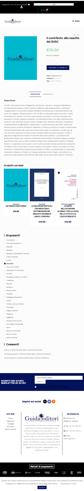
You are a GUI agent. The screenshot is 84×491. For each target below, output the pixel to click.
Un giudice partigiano (16, 206)
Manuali (9, 284)
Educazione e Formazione (15, 270)
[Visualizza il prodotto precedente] (74, 34)
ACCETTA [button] (42, 487)
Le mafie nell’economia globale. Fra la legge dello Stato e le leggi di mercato (68, 211)
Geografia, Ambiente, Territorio (17, 277)
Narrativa (10, 294)
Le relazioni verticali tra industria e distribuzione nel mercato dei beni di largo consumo (42, 211)
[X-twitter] (45, 401)
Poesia (9, 300)
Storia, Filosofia (12, 337)
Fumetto (9, 273)
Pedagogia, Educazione (14, 297)
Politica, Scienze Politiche (15, 304)
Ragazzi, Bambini (12, 310)
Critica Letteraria (12, 257)
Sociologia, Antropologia (15, 324)
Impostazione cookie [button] (68, 484)
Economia (57, 78)
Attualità (9, 247)
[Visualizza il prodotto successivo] (78, 34)
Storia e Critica (12, 334)
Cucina (9, 260)
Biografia (9, 250)
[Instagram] (53, 401)
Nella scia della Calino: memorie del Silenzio (27, 350)
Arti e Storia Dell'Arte (14, 243)
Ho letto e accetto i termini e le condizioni (52, 387)
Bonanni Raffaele (55, 81)
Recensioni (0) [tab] (48, 94)
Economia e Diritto (13, 267)
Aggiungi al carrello (58, 67)
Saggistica (71, 204)
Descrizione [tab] (35, 94)
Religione (10, 314)
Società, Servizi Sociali (14, 321)
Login (53, 4)
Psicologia (10, 307)
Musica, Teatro (11, 290)
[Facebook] (49, 401)
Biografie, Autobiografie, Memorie (18, 253)
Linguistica (10, 280)
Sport (8, 327)
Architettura (11, 240)
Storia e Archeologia (13, 331)
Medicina (10, 287)
